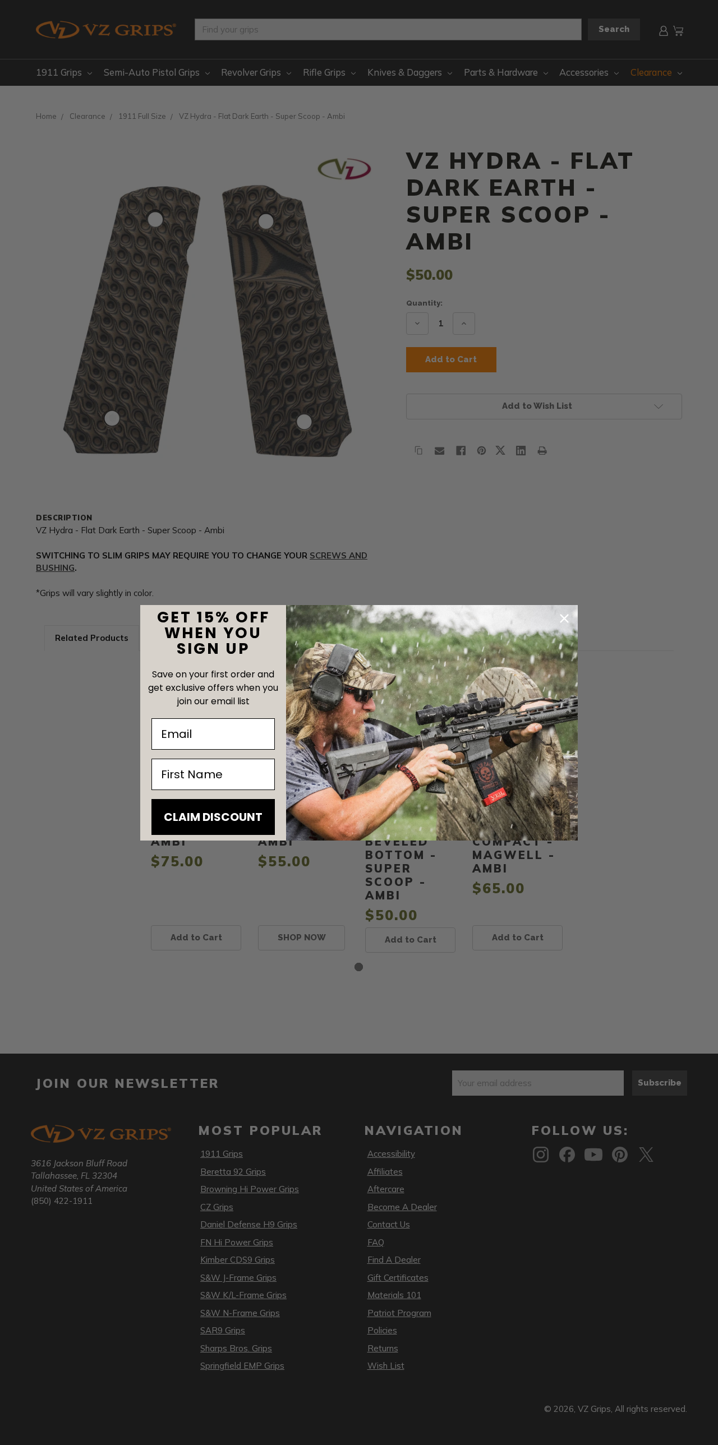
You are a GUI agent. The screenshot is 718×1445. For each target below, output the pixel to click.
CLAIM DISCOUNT (213, 817)
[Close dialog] (564, 618)
